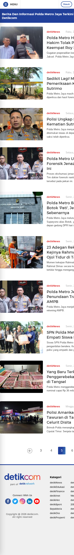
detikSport (56, 504)
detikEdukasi (57, 487)
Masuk (66, 4)
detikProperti (57, 517)
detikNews (56, 482)
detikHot (55, 500)
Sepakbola (56, 508)
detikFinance (57, 491)
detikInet (55, 495)
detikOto (55, 513)
